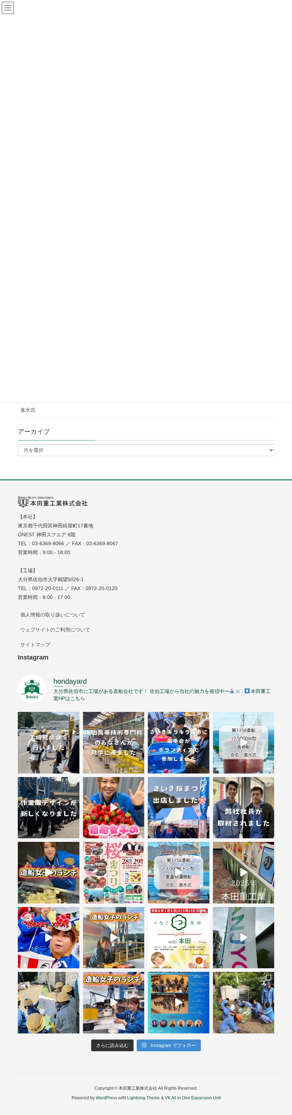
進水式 (27, 410)
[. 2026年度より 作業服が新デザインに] (48, 808)
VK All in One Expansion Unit (193, 1097)
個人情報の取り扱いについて (52, 615)
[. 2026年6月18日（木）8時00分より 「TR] (244, 742)
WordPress (106, 1097)
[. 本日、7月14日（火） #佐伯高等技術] (114, 742)
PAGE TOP (278, 1075)
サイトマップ (35, 644)
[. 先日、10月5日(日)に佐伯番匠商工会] (244, 938)
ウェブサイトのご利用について (55, 629)
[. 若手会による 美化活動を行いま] (244, 1002)
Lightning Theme (143, 1097)
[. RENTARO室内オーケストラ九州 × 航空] (178, 1002)
